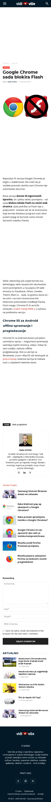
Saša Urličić (12, 82)
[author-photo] (25, 446)
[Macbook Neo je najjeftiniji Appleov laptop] (9, 675)
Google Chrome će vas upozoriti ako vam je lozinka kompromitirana (31, 533)
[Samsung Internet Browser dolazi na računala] (9, 494)
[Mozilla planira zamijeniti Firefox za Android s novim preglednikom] (9, 559)
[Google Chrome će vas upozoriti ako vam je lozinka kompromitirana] (9, 533)
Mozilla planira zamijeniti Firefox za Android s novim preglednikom (32, 558)
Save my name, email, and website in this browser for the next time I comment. (23, 632)
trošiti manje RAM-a (24, 308)
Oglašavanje (29, 791)
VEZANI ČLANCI (10, 485)
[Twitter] (11, 88)
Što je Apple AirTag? (29, 697)
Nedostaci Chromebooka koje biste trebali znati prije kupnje (32, 661)
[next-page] (8, 569)
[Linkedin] (25, 472)
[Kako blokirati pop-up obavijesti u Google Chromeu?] (9, 507)
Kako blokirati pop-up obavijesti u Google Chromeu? (29, 507)
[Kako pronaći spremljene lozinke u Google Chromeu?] (9, 520)
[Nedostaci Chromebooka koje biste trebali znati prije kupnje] (9, 662)
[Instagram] (20, 472)
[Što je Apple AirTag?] (9, 701)
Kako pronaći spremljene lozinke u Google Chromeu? (33, 518)
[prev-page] (4, 569)
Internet (15, 63)
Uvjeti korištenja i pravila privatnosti (21, 794)
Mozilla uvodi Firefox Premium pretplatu (29, 544)
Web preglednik (19, 424)
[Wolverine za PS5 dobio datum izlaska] (9, 688)
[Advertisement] (25, 34)
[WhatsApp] (18, 88)
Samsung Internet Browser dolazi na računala (32, 493)
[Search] (47, 3)
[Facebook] (5, 88)
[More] (24, 88)
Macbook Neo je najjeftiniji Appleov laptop (32, 672)
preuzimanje (9, 358)
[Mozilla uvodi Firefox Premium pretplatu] (9, 546)
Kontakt (41, 794)
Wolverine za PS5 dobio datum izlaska (31, 685)
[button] (4, 3)
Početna (6, 63)
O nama (18, 791)
